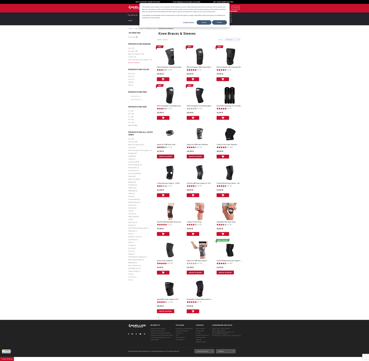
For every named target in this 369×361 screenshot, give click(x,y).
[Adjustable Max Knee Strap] (230, 211)
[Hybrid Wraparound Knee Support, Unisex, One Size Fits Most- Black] (230, 250)
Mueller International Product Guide (161, 335)
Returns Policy (180, 337)
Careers (198, 333)
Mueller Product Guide (157, 331)
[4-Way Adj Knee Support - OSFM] (170, 172)
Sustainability (154, 339)
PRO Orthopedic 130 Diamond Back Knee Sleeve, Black (200, 106)
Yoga (130, 211)
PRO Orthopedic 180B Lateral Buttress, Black (200, 67)
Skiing (130, 196)
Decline (219, 22)
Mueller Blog (200, 331)
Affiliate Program (201, 342)
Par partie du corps (150, 28)
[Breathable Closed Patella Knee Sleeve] (200, 288)
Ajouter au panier (165, 156)
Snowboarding (133, 199)
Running (131, 248)
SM (129, 119)
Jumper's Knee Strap (194, 222)
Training (130, 176)
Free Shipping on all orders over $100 (186, 2)
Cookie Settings (7, 359)
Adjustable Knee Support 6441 (167, 299)
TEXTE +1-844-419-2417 (218, 330)
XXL (129, 122)
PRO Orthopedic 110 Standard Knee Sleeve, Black (170, 106)
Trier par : (220, 39)
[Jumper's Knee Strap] (200, 211)
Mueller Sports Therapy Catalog (160, 333)
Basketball (131, 191)
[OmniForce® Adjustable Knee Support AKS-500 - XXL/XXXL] (170, 211)
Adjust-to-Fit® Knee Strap (166, 145)
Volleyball (131, 208)
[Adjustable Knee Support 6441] (170, 288)
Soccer (130, 251)
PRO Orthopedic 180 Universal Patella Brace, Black (229, 67)
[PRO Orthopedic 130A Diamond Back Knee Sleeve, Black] (170, 56)
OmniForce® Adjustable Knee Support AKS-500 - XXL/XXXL (170, 222)
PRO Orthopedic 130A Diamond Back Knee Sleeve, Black (170, 67)
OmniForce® (132, 162)
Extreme (131, 205)
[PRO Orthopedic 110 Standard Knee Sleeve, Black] (170, 95)
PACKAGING (132, 168)
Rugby (130, 254)
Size (129, 48)
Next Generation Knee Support (138, 60)
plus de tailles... (133, 125)
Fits (129, 280)
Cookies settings (188, 22)
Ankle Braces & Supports (136, 257)
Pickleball (131, 153)
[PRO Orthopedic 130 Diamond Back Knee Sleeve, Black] (200, 95)
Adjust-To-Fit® (133, 179)
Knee (130, 234)
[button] (7, 351)
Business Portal (200, 337)
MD (129, 114)
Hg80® (130, 156)
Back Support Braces (135, 260)
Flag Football (132, 216)
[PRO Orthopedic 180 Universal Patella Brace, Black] (229, 56)
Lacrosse (131, 214)
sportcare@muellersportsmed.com (223, 332)
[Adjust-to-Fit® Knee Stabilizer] (200, 134)
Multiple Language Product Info (160, 337)
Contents (131, 277)
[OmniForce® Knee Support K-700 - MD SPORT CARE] (200, 172)
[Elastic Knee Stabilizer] (170, 250)
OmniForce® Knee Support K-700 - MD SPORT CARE (200, 183)
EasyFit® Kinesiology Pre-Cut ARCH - (230, 106)
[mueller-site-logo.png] (137, 7)
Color (130, 274)
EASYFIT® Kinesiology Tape (137, 228)
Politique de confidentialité (184, 328)
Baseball (131, 182)
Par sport (131, 51)
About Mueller (200, 328)
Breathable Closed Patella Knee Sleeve (200, 299)
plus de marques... (134, 62)
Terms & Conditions (182, 331)
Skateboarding (133, 202)
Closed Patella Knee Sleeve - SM (228, 183)
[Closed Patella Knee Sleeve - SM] (230, 172)
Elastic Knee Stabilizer (165, 261)
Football (131, 245)
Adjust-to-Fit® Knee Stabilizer (197, 145)
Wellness (131, 188)
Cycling (130, 159)
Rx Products (132, 170)
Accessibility (179, 339)
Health (130, 193)
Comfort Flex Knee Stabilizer (227, 145)
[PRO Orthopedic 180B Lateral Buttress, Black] (200, 56)
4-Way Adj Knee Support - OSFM (168, 183)
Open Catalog (139, 28)
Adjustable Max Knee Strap (226, 222)
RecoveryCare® (133, 173)
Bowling (131, 225)
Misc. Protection (133, 265)
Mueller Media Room (202, 335)
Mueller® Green (133, 268)
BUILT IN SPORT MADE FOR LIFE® (148, 2)
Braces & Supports (134, 54)
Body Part (131, 222)
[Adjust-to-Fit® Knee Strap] (170, 134)
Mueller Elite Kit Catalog (157, 328)
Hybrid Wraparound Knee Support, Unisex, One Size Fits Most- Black (230, 261)
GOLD (130, 79)
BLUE (130, 76)
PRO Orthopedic (134, 165)
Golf (129, 219)
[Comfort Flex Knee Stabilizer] (230, 134)
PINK (130, 82)
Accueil (130, 28)
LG (129, 111)
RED (129, 85)
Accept (204, 22)
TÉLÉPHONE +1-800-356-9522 (221, 328)
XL (129, 117)
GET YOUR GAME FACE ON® (223, 2)
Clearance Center (134, 237)
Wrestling (131, 185)
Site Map (198, 339)
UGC (177, 335)
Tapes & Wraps (133, 271)
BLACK (130, 74)
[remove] (137, 37)
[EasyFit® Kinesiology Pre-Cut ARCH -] (230, 95)
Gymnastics (132, 239)
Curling (130, 57)
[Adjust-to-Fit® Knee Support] (200, 250)
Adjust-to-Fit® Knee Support (197, 261)
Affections (131, 231)
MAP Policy (179, 333)
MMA (130, 242)
